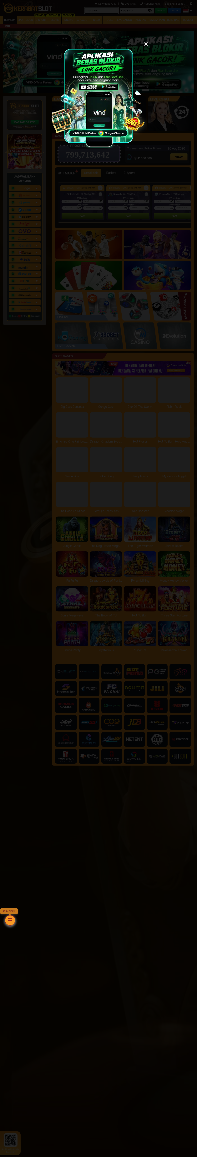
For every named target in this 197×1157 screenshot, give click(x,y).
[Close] (146, 44)
